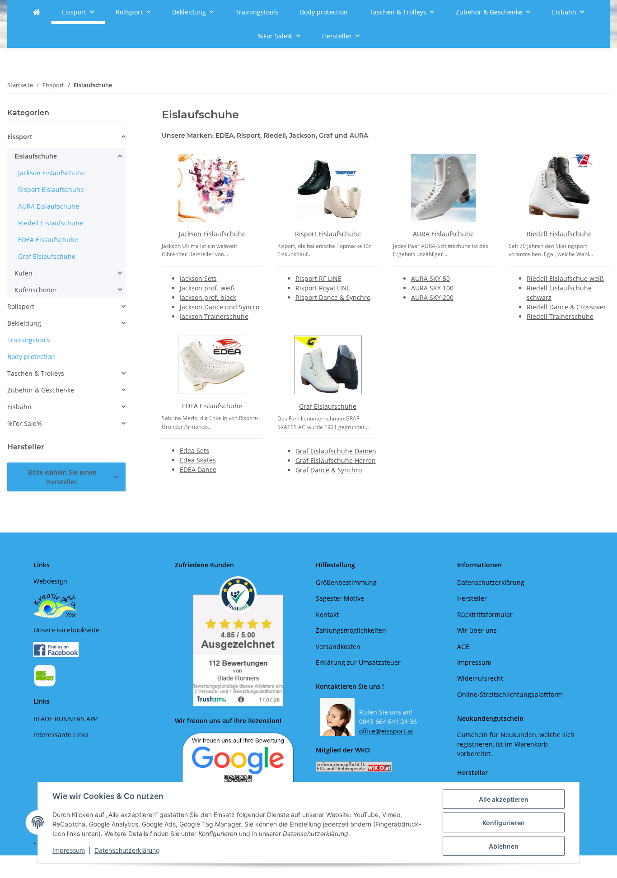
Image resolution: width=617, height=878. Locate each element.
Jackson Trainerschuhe (214, 316)
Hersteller (472, 598)
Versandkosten (338, 646)
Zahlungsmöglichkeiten (351, 630)
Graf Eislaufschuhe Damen (335, 451)
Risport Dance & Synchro (332, 297)
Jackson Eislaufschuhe (212, 233)
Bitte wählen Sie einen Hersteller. (62, 477)
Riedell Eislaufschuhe (559, 233)
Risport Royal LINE (323, 288)
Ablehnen (504, 846)
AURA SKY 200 (432, 297)
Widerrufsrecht (480, 678)
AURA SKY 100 (432, 288)
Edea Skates (198, 460)
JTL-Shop (570, 866)
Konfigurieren (503, 823)
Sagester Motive (340, 598)
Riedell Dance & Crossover (566, 307)
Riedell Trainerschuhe (560, 316)
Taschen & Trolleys (35, 373)
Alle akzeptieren (503, 799)
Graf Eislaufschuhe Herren (335, 460)
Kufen (23, 273)
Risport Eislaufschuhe (328, 233)
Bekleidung (24, 323)
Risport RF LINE (318, 278)
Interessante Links (61, 734)
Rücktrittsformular (485, 614)
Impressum (68, 850)
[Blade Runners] (36, 12)
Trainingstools (28, 340)
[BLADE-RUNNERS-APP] (44, 675)
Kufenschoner (35, 289)
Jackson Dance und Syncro (219, 307)
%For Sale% (24, 423)
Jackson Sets (198, 278)
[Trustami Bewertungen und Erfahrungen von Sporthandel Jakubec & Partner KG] (238, 641)
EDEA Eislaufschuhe (212, 406)
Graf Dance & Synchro (328, 470)
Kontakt (327, 614)
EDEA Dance (198, 469)
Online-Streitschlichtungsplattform (510, 694)
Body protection (31, 356)
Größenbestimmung (346, 582)
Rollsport (20, 306)
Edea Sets (194, 450)
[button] (66, 138)
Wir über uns (477, 630)
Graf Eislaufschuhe (327, 406)
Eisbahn (19, 406)
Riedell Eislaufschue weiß (565, 278)
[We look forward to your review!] (238, 769)
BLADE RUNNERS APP (65, 719)
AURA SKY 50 (430, 278)
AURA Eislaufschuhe (443, 233)
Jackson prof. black (208, 297)
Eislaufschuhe (35, 156)
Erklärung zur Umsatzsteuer (358, 662)
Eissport (20, 136)
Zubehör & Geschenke (40, 390)
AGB (463, 646)
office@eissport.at (386, 731)
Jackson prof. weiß (207, 288)
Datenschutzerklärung (127, 850)
